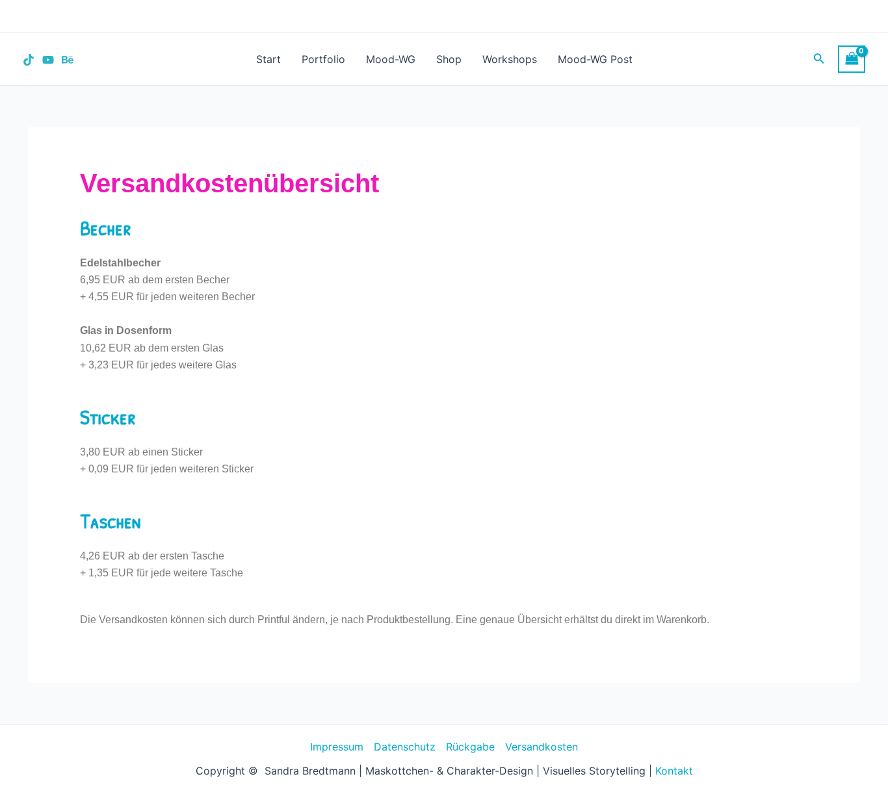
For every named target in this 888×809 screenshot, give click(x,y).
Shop (449, 59)
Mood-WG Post (595, 59)
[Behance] (67, 60)
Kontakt (674, 770)
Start (268, 59)
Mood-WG (390, 59)
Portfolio (323, 59)
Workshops (509, 59)
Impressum (336, 746)
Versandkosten (541, 746)
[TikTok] (28, 60)
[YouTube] (48, 60)
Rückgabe (470, 746)
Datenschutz (405, 746)
